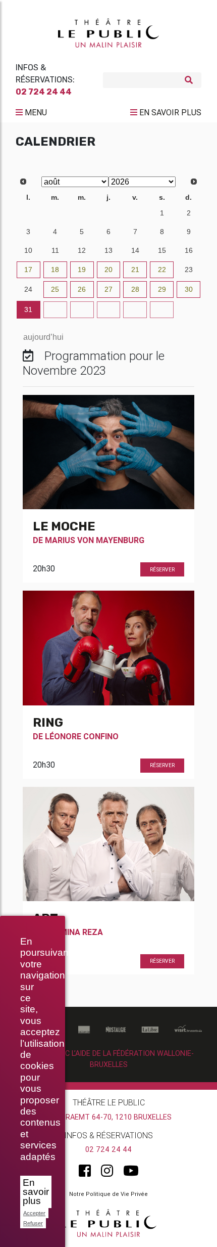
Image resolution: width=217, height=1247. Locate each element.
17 (28, 269)
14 (135, 250)
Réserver (162, 569)
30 (108, 213)
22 (162, 269)
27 (28, 213)
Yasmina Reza (74, 932)
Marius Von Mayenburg (94, 540)
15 (162, 250)
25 (55, 289)
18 (55, 269)
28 (55, 213)
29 (82, 213)
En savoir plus (36, 1191)
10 (28, 250)
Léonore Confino (82, 736)
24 (28, 289)
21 (135, 269)
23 (189, 269)
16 (189, 250)
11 (55, 250)
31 (135, 213)
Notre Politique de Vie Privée (108, 1193)
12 (82, 250)
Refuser (33, 1223)
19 (82, 269)
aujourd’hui (43, 337)
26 (82, 289)
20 (108, 269)
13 (108, 250)
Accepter (34, 1213)
